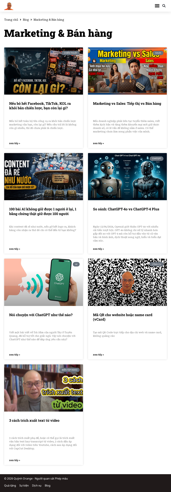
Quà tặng (10, 485)
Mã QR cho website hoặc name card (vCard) (122, 317)
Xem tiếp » (14, 143)
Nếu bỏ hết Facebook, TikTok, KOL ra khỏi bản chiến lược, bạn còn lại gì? (40, 105)
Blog (26, 19)
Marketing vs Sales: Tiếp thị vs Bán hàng (127, 103)
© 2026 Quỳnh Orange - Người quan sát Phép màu (36, 478)
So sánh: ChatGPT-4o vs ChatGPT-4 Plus (126, 209)
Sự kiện (24, 485)
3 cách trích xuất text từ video (34, 420)
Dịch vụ (36, 485)
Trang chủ (11, 19)
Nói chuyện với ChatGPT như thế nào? (40, 315)
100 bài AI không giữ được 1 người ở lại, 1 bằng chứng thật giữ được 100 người (42, 211)
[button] (157, 6)
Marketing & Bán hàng (58, 32)
